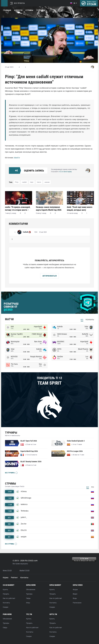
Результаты (90, 320)
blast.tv (17, 158)
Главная (7, 10)
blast (31, 182)
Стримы (29, 10)
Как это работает (9, 598)
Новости (18, 10)
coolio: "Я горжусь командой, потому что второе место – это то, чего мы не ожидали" (17, 208)
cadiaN (24, 182)
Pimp (16, 182)
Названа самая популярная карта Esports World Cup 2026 (48, 208)
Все (82, 320)
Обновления (30, 589)
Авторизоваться (49, 276)
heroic (39, 182)
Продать (6, 594)
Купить (5, 589)
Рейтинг (14, 578)
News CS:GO (7, 570)
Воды (75, 598)
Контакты (24, 578)
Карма (5, 578)
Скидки (5, 607)
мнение (47, 182)
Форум (75, 589)
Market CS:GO (24, 570)
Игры (28, 603)
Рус (92, 487)
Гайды (28, 598)
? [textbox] (12, 239)
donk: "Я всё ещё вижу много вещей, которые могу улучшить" (79, 208)
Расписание (77, 603)
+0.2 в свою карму (65, 171)
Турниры (40, 10)
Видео (75, 594)
